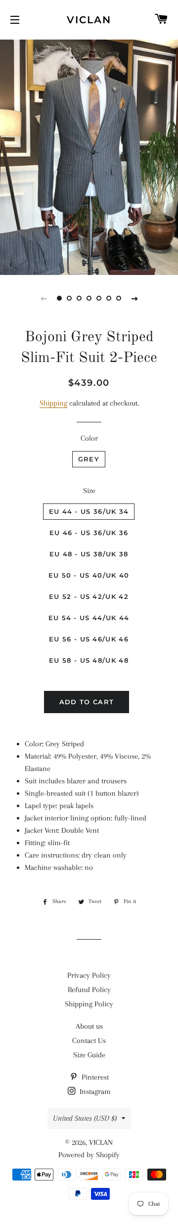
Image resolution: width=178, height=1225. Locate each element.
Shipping (53, 403)
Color (89, 438)
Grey (88, 459)
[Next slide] (134, 298)
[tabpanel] (89, 156)
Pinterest (94, 1077)
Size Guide (89, 1054)
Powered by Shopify (89, 1154)
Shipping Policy (89, 1003)
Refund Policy (89, 989)
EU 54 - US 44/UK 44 (89, 618)
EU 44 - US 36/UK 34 (89, 511)
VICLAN (89, 20)
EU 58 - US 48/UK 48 (89, 660)
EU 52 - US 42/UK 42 (89, 596)
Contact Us (89, 1040)
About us (89, 1026)
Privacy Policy (89, 975)
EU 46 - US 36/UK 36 (89, 533)
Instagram (94, 1091)
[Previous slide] (43, 298)
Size (89, 490)
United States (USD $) (85, 1118)
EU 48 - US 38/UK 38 (89, 554)
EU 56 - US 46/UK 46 (89, 639)
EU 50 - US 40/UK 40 (89, 575)
